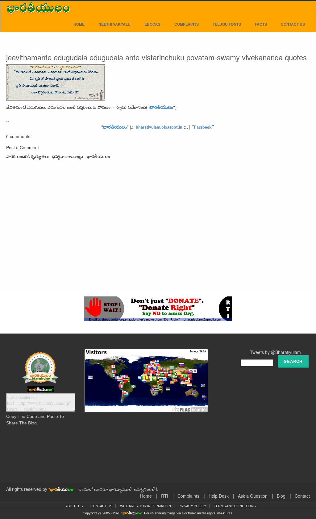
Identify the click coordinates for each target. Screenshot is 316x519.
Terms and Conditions (235, 506)
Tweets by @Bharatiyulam (275, 352)
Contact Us (293, 24)
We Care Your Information (145, 506)
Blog (281, 496)
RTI (164, 496)
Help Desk (219, 496)
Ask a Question (253, 496)
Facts (261, 24)
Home (79, 24)
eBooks (152, 24)
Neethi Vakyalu (114, 24)
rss (229, 513)
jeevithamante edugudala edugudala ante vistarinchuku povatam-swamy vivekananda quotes (156, 57)
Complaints (186, 24)
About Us (74, 506)
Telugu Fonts (227, 24)
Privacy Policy (192, 506)
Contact (302, 496)
